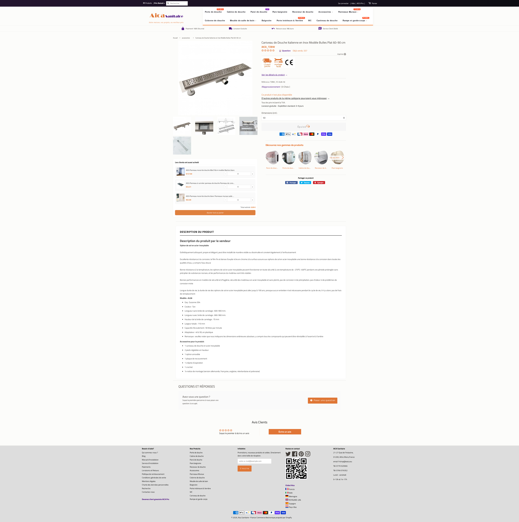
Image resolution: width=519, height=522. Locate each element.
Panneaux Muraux (347, 11)
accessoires (186, 38)
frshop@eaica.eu (345, 461)
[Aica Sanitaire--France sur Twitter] (288, 455)
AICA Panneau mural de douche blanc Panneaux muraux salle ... (210, 196)
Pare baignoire (279, 11)
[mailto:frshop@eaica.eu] (308, 127)
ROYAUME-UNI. (294, 500)
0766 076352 (341, 470)
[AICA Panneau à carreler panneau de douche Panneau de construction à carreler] (181, 185)
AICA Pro (360, 3)
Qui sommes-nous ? (150, 452)
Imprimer (340, 54)
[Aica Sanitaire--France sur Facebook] (294, 455)
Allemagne (292, 496)
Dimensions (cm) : (269, 112)
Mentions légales (149, 481)
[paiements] (306, 134)
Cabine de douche (236, 11)
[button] (268, 50)
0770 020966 (341, 466)
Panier (374, 3)
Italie (290, 492)
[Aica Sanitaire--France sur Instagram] (307, 455)
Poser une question (324, 400)
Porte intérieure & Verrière (290, 20)
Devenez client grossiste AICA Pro (155, 499)
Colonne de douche (215, 20)
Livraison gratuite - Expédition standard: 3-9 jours (283, 105)
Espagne (292, 503)
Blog (143, 456)
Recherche (146, 488)
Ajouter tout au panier (215, 212)
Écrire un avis (285, 431)
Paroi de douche (259, 11)
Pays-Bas (292, 507)
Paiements (146, 467)
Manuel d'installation (150, 459)
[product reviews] (268, 51)
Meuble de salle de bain (242, 20)
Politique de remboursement (153, 474)
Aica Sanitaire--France (247, 517)
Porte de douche (213, 11)
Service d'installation (150, 463)
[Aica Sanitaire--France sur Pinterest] (301, 455)
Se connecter (343, 3)
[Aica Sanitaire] (296, 478)
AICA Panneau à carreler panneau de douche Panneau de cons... (210, 183)
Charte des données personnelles (155, 484)
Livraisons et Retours (150, 470)
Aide (353, 3)
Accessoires (325, 11)
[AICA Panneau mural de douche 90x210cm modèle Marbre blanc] (181, 172)
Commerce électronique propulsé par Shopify (274, 517)
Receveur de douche (302, 11)
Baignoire (267, 20)
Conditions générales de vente (154, 477)
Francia (291, 489)
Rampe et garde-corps (354, 20)
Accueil (175, 38)
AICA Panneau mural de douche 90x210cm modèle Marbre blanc (210, 170)
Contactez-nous (148, 492)
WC (310, 20)
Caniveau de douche (327, 20)
